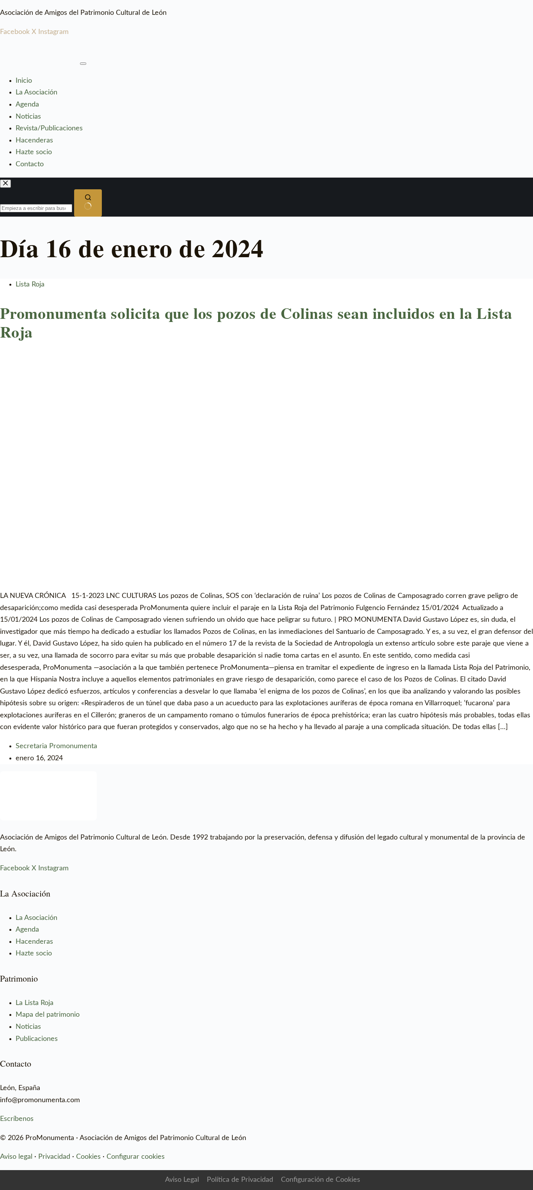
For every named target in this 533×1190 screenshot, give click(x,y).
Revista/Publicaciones (49, 128)
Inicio (24, 80)
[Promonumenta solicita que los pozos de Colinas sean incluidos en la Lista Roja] (266, 359)
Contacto (30, 164)
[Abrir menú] (83, 63)
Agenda (27, 104)
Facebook (15, 32)
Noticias (28, 116)
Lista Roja (30, 284)
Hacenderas (34, 140)
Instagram (53, 32)
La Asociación (36, 92)
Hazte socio (34, 152)
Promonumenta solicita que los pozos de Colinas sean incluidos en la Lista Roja (256, 322)
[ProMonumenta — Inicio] (39, 51)
